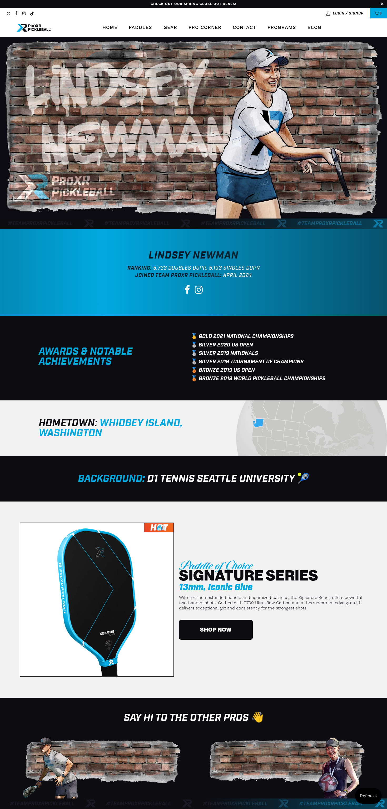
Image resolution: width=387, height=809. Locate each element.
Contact (244, 27)
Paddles (140, 27)
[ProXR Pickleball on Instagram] (24, 13)
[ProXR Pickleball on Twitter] (9, 13)
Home (109, 27)
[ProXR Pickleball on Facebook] (16, 13)
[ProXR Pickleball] (34, 28)
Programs (281, 27)
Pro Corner (204, 27)
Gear (170, 27)
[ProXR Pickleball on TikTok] (32, 13)
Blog (314, 27)
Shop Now (216, 629)
